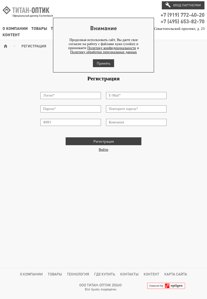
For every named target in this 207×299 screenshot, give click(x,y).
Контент (11, 34)
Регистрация (103, 141)
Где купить (104, 274)
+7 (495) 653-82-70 (182, 21)
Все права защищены (100, 289)
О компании (15, 28)
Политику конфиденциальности (111, 48)
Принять (103, 63)
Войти (103, 150)
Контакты (129, 274)
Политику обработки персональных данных (103, 52)
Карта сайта (175, 274)
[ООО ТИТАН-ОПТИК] (28, 20)
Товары (39, 28)
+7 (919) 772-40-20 (182, 14)
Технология (78, 274)
